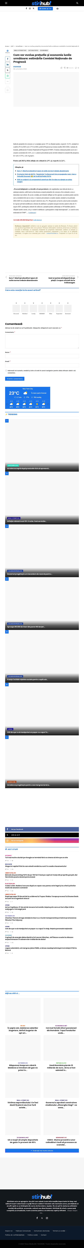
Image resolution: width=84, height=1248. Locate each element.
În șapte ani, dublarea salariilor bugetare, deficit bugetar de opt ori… (23, 1030)
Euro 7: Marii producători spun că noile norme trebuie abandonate (43, 171)
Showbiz (8, 935)
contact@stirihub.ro (52, 233)
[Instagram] (30, 8)
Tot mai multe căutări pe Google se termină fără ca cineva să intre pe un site (36, 857)
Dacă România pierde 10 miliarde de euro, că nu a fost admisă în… (61, 1068)
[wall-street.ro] (76, 51)
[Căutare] (77, 3)
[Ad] (42, 807)
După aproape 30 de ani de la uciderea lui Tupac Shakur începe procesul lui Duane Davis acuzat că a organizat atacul (41, 897)
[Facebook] (26, 8)
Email (8, 361)
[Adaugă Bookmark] (7, 90)
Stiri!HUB (17, 67)
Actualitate (33, 50)
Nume (8, 352)
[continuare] (32, 212)
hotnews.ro (10, 916)
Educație (8, 864)
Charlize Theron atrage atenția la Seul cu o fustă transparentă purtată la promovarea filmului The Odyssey (40, 919)
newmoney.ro (61, 1138)
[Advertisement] (42, 28)
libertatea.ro (10, 873)
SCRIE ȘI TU (46, 8)
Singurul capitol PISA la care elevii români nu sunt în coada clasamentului (35, 866)
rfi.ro (22, 1026)
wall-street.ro (20, 50)
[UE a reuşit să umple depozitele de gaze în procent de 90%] (22, 1122)
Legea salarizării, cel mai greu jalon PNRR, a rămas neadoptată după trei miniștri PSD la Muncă (41, 949)
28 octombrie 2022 (20, 69)
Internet (8, 855)
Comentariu (10, 332)
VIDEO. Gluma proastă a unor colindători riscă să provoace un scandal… (61, 1142)
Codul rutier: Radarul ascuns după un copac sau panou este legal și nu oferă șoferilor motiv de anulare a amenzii (40, 887)
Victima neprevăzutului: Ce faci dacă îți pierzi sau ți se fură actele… (23, 1105)
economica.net (61, 1026)
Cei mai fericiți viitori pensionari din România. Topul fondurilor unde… (61, 1030)
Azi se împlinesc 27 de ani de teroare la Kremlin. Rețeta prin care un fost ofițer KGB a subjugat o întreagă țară (39, 908)
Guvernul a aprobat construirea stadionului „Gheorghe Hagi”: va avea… (61, 1105)
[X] (33, 8)
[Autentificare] (57, 8)
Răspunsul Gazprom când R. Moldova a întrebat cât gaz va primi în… (23, 1068)
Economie (44, 50)
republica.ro (61, 1063)
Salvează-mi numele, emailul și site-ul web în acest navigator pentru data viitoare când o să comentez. (41, 372)
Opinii (7, 905)
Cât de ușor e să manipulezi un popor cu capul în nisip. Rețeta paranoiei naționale (38, 929)
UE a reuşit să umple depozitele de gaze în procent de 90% (23, 1141)
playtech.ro (10, 884)
